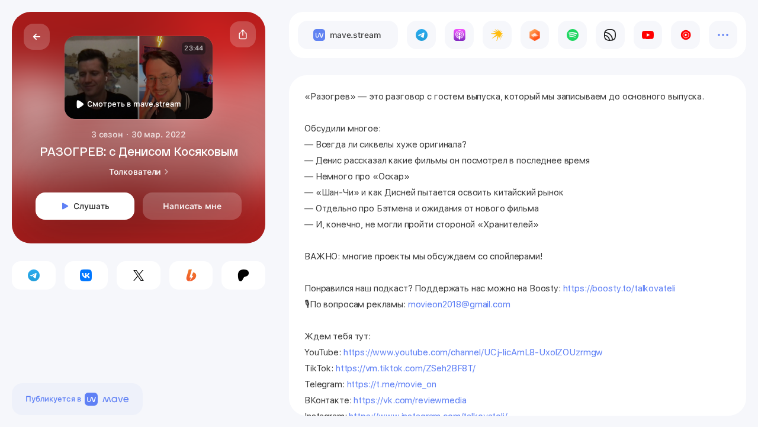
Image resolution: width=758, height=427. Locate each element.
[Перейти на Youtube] (648, 35)
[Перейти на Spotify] (572, 35)
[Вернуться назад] (37, 37)
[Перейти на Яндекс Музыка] (497, 35)
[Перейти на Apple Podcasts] (459, 35)
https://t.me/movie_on (391, 384)
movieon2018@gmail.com (459, 304)
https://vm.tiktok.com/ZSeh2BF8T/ (406, 368)
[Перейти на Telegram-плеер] (421, 35)
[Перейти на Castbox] (535, 35)
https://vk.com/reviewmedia (410, 400)
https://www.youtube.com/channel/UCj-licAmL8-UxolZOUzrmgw (473, 352)
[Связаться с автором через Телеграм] (34, 275)
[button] (243, 34)
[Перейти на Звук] (610, 35)
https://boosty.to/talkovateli (618, 288)
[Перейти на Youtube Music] (685, 35)
